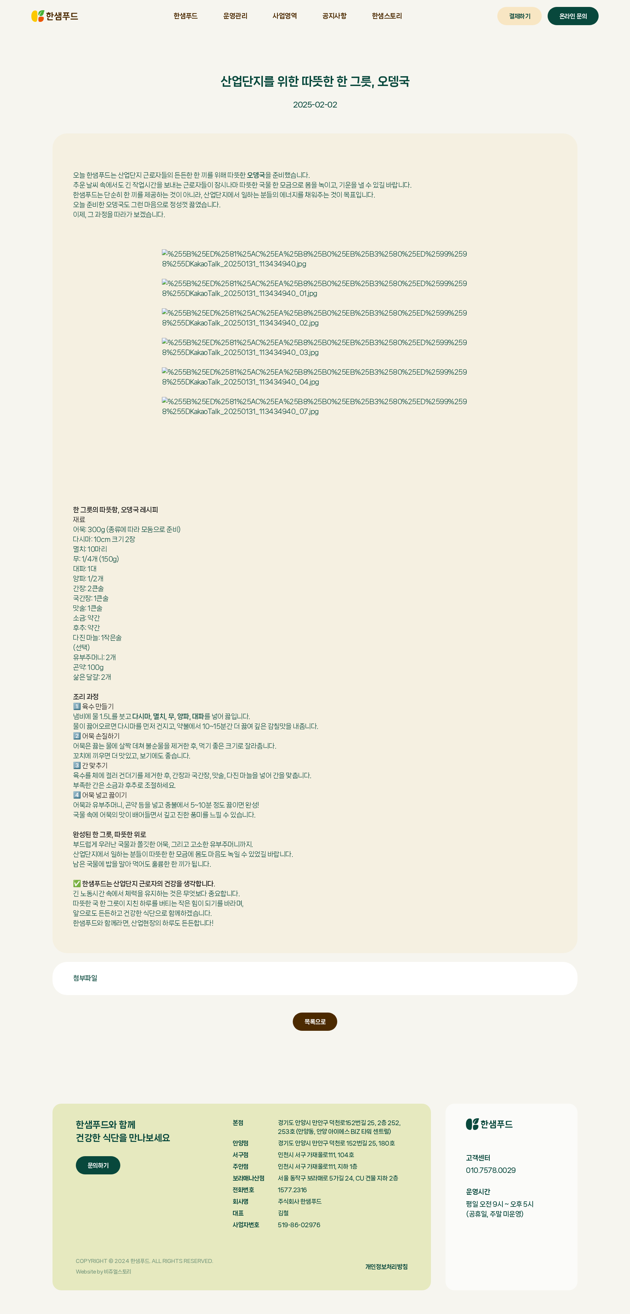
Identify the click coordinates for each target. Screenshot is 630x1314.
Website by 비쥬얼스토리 (103, 1272)
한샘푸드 (54, 16)
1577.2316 (292, 1189)
